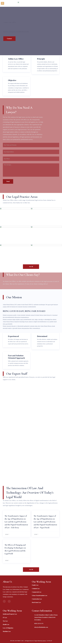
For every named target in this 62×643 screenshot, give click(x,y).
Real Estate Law (36, 602)
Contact (9, 38)
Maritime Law (7, 631)
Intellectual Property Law (10, 614)
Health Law (6, 624)
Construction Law (37, 599)
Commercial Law (36, 592)
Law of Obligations (8, 628)
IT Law (5, 617)
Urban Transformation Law (39, 595)
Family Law (35, 585)
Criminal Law (36, 588)
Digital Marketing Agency (40, 640)
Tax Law (5, 621)
